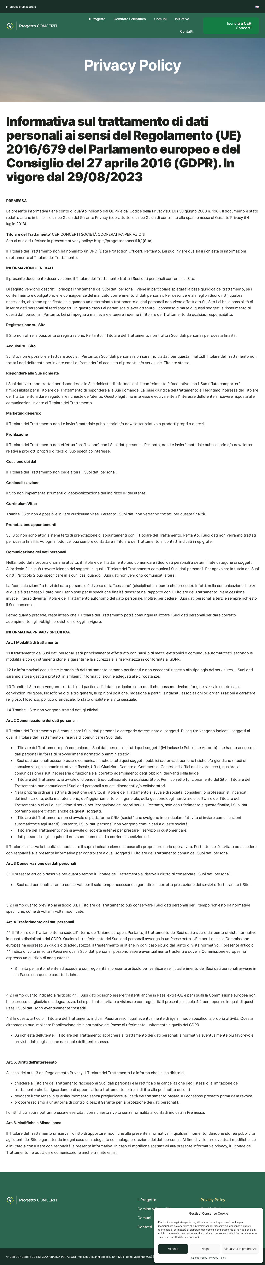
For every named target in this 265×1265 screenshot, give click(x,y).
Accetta (173, 1248)
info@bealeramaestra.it (21, 6)
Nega (205, 1248)
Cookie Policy (199, 1257)
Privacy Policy (217, 1257)
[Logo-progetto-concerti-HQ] (31, 23)
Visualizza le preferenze (240, 1248)
